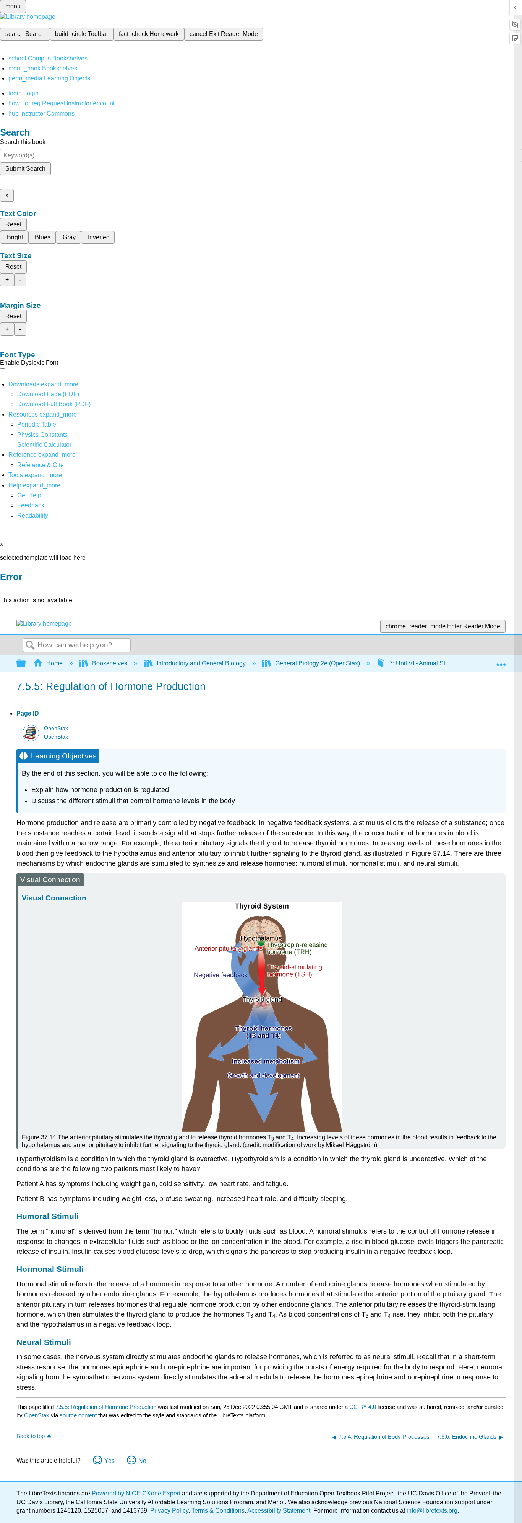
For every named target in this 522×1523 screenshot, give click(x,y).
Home (54, 663)
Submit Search (25, 168)
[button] (30, 505)
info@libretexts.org (431, 1510)
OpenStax (56, 728)
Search (30, 645)
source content (78, 1415)
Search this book (22, 142)
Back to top (30, 1436)
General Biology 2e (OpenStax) (318, 663)
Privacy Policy (169, 1510)
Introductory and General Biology (201, 663)
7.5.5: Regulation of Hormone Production (105, 1407)
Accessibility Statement (278, 1510)
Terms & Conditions (218, 1510)
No (142, 1461)
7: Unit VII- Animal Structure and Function (445, 663)
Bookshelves (110, 663)
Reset (13, 224)
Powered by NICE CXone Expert (137, 1493)
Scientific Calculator (44, 444)
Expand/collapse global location (501, 661)
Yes (109, 1461)
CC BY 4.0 (362, 1407)
